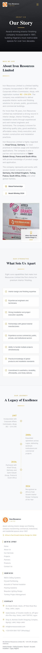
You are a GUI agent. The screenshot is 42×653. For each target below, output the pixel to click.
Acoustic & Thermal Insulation (15, 584)
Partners (7, 560)
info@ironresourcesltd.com (15, 626)
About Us (7, 549)
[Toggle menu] (37, 4)
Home (6, 546)
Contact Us (8, 566)
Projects (7, 556)
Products (7, 563)
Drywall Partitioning (11, 581)
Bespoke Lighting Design (13, 591)
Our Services (8, 553)
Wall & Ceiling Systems (12, 578)
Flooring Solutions (10, 588)
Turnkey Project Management (15, 594)
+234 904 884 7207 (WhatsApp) (18, 631)
